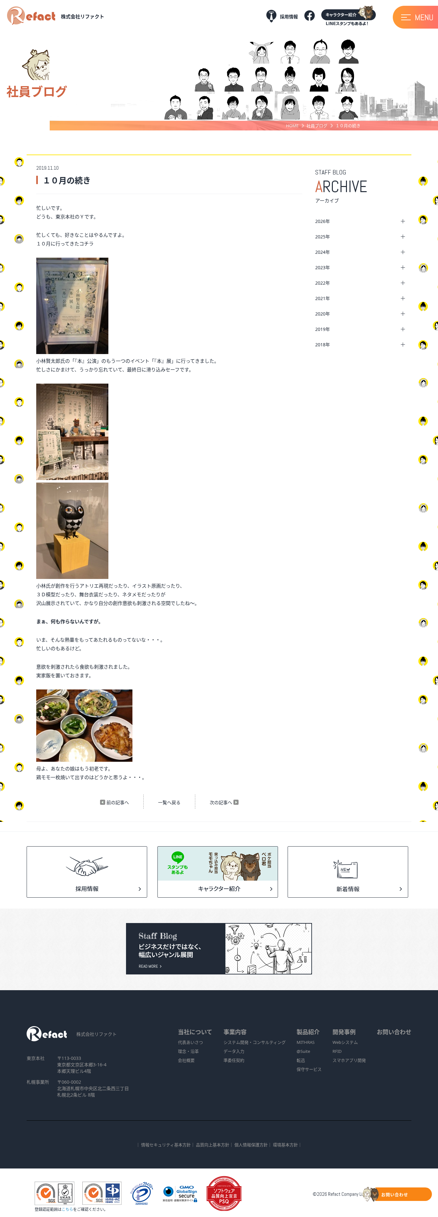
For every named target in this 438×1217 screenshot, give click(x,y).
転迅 (301, 1060)
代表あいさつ (190, 1042)
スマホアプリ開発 (349, 1060)
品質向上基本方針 (212, 1145)
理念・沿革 (188, 1051)
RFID (337, 1051)
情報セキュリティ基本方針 (166, 1145)
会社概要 (186, 1060)
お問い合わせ (394, 1032)
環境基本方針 (285, 1145)
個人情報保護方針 (251, 1145)
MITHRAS (306, 1042)
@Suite (303, 1051)
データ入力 (233, 1051)
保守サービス (309, 1069)
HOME (292, 126)
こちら (67, 1209)
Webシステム (345, 1042)
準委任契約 (233, 1060)
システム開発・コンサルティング (254, 1042)
